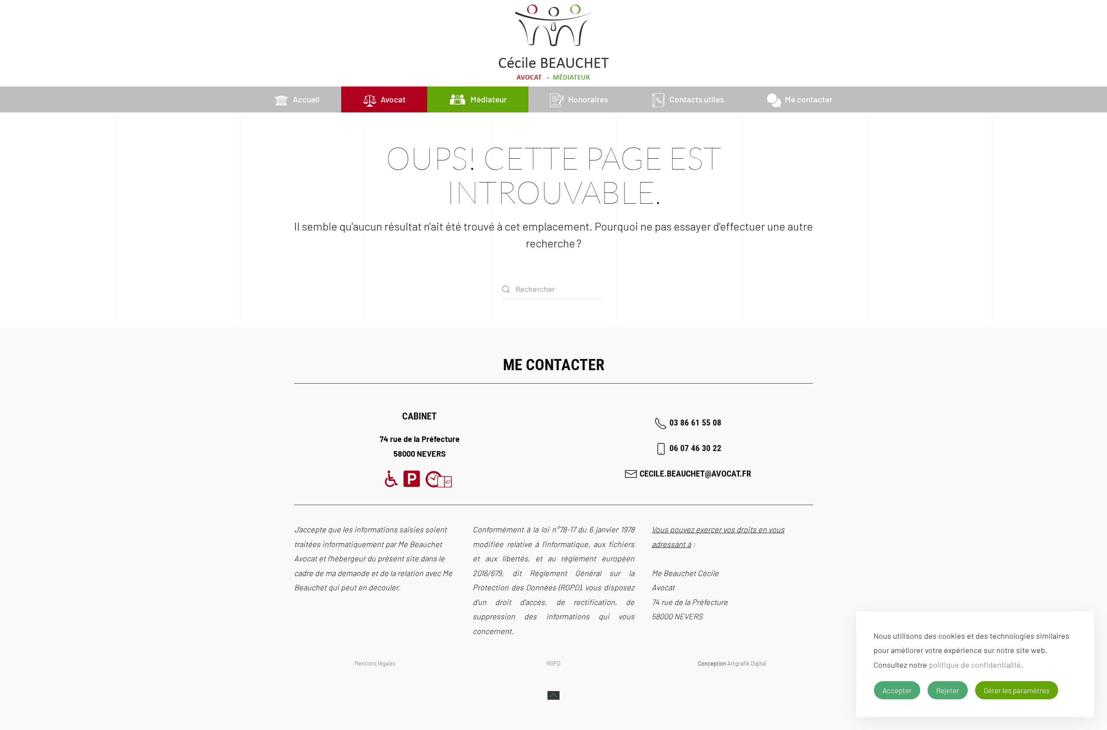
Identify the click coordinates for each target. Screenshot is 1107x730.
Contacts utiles (696, 99)
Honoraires (588, 99)
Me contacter (808, 99)
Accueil (306, 99)
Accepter (897, 690)
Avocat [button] (393, 99)
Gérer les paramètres (1016, 690)
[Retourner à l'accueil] (553, 43)
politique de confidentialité (975, 664)
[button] (553, 695)
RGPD (553, 663)
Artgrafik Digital (746, 663)
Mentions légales (375, 663)
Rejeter (947, 690)
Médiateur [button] (488, 99)
